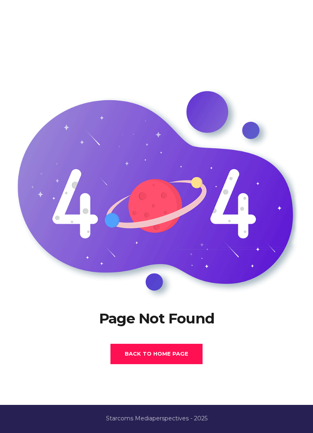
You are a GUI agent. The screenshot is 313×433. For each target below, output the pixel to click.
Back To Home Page (156, 353)
